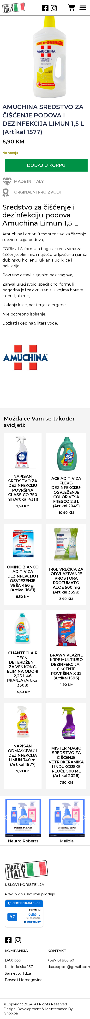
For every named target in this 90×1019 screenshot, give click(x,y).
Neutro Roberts (23, 841)
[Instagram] (53, 8)
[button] (82, 7)
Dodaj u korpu (46, 165)
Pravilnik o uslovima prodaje (30, 894)
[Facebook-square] (45, 8)
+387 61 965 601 (62, 960)
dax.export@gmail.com (69, 966)
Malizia (67, 841)
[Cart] (71, 7)
